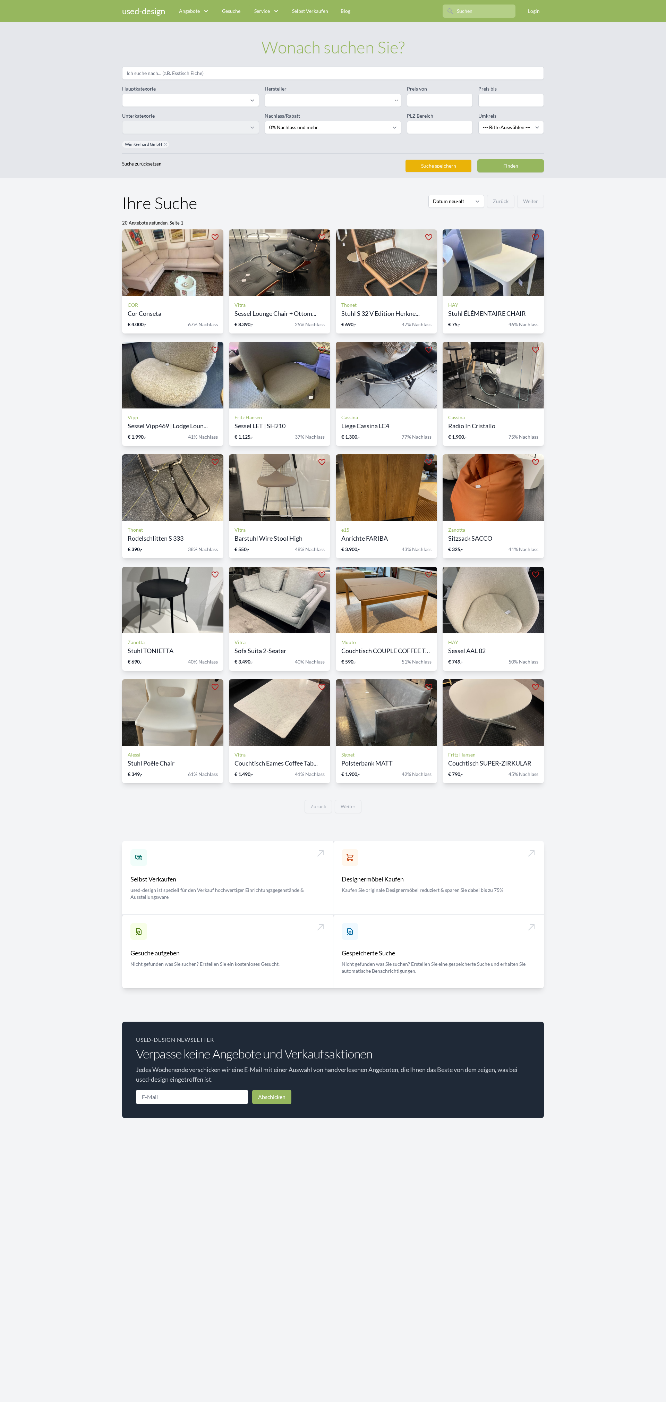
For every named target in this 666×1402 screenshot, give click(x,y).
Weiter (530, 201)
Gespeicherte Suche (368, 953)
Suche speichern (438, 166)
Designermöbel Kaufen (373, 879)
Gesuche (231, 11)
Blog (345, 11)
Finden (510, 166)
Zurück (501, 201)
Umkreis (487, 116)
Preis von (417, 89)
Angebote (189, 11)
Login (534, 11)
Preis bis (487, 89)
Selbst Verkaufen (310, 11)
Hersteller (276, 89)
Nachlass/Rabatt (282, 116)
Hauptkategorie (139, 89)
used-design (143, 11)
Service (262, 11)
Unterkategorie (138, 116)
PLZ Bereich (420, 116)
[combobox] (329, 100)
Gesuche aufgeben (155, 953)
